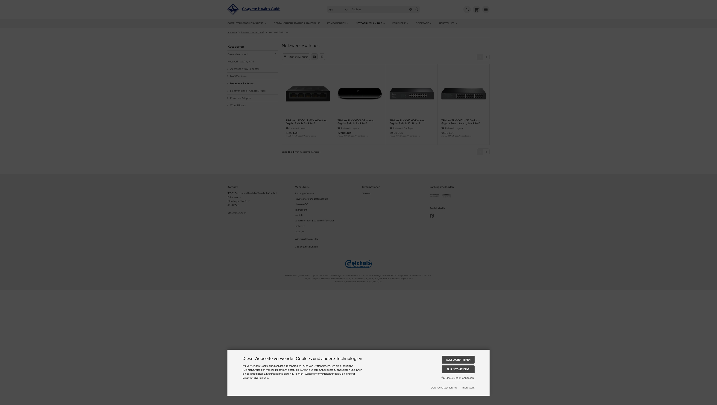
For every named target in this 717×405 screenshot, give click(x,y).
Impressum (468, 387)
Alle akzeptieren (458, 359)
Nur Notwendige (458, 369)
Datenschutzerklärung (444, 387)
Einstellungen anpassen (459, 377)
